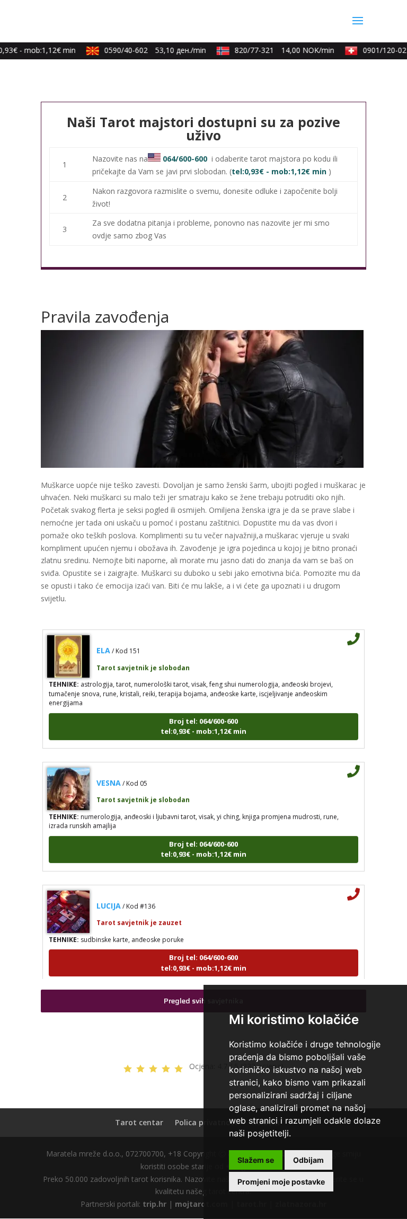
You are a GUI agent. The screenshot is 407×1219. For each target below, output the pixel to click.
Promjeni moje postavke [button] (281, 1181)
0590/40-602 (150, 50)
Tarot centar (139, 1122)
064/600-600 (185, 159)
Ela (103, 644)
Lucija (108, 899)
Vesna (108, 776)
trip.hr (154, 1204)
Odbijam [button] (308, 1159)
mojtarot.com (201, 1204)
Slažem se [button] (255, 1159)
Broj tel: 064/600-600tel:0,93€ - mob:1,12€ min (203, 719)
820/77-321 (279, 50)
